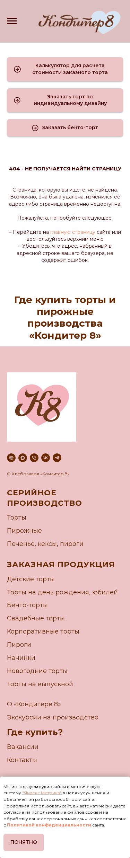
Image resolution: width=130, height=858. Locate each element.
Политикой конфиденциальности (49, 825)
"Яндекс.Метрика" (42, 792)
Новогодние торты (37, 671)
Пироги (19, 644)
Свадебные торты (36, 618)
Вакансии (22, 747)
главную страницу (72, 232)
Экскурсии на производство (52, 717)
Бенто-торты (27, 605)
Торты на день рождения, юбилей (62, 592)
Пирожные (24, 530)
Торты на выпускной (40, 684)
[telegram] (57, 457)
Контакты (22, 760)
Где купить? (35, 732)
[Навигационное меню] (12, 21)
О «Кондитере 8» (34, 704)
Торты (16, 517)
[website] (11, 457)
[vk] (45, 457)
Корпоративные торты (43, 631)
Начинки (21, 658)
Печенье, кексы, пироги (45, 544)
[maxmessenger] (22, 457)
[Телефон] (34, 457)
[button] (65, 69)
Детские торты (31, 579)
